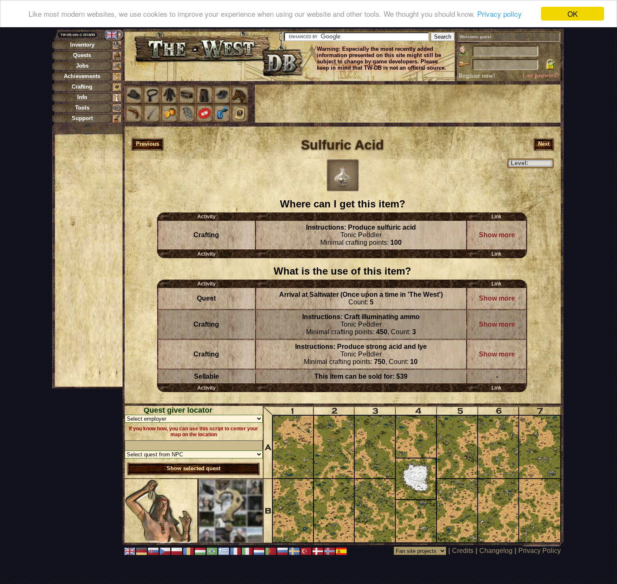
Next (543, 144)
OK (572, 13)
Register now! (477, 75)
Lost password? (541, 75)
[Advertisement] (88, 260)
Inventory (82, 45)
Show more (497, 234)
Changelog (495, 550)
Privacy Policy (539, 550)
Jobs (82, 66)
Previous (147, 144)
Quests (82, 55)
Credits (462, 550)
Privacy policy (499, 14)
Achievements (82, 76)
